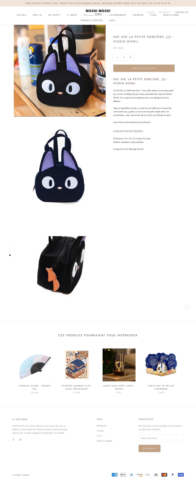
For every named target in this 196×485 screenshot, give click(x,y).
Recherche (101, 425)
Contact (100, 430)
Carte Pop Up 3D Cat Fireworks (161, 387)
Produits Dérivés (92, 20)
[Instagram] (20, 439)
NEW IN (37, 15)
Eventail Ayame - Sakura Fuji (35, 387)
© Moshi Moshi (21, 475)
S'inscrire (149, 448)
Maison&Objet (117, 15)
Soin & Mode (171, 15)
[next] (186, 367)
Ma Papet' (54, 15)
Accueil (22, 15)
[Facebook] (13, 439)
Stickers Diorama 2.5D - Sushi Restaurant (77, 387)
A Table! (72, 15)
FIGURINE (138, 15)
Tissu (153, 15)
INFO (112, 20)
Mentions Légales (104, 440)
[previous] (9, 367)
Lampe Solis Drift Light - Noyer (119, 387)
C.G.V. (100, 435)
